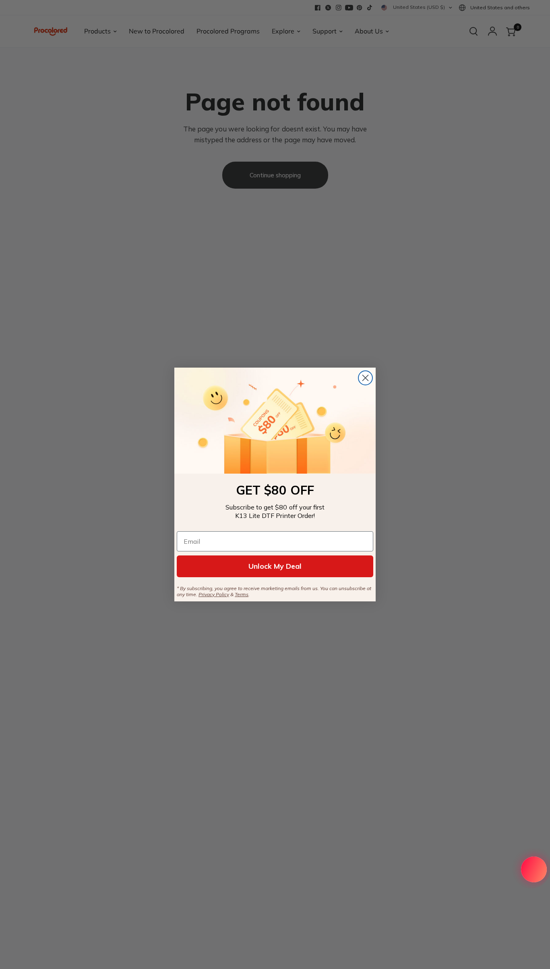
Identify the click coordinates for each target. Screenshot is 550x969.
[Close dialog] (365, 378)
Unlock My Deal (275, 566)
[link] (275, 421)
